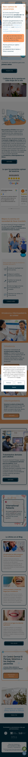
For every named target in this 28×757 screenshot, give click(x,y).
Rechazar (8, 383)
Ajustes (19, 377)
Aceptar (14, 387)
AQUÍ (19, 372)
